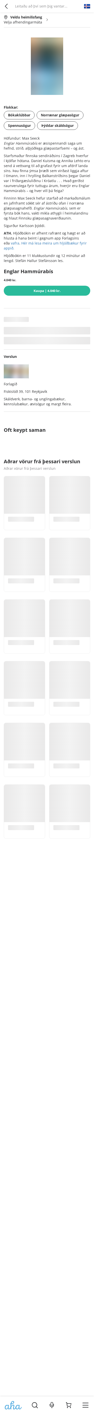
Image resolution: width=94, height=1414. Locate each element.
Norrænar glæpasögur (60, 115)
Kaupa (47, 290)
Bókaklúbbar (19, 115)
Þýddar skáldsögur (57, 125)
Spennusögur (19, 125)
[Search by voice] (52, 1405)
